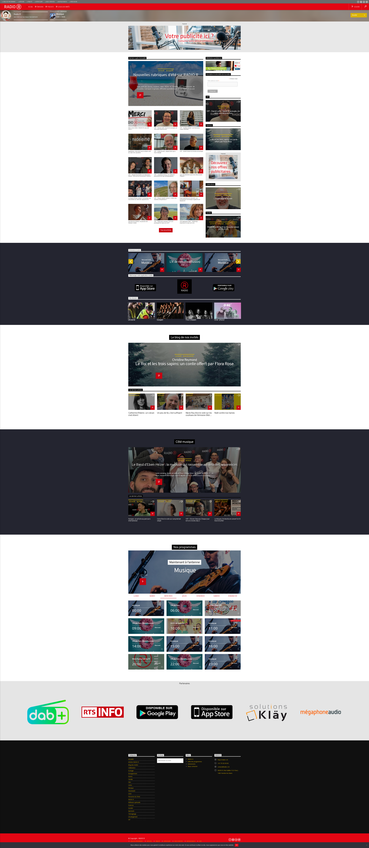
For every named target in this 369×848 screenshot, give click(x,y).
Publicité (30, 2)
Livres (130, 785)
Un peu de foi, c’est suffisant (169, 413)
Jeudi (184, 596)
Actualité (221, 108)
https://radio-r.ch (223, 760)
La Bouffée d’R (215, 605)
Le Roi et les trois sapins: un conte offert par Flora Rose (223, 141)
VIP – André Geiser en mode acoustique (191, 151)
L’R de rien (175, 605)
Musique (146, 263)
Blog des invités (227, 136)
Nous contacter (50, 2)
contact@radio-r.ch (223, 767)
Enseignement (132, 773)
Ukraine (131, 320)
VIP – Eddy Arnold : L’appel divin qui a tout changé (164, 152)
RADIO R (234, 224)
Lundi (136, 596)
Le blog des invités (64, 6)
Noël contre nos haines (224, 413)
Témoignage (132, 814)
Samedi (217, 596)
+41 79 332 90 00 (223, 763)
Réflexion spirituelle (134, 802)
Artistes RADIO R (133, 762)
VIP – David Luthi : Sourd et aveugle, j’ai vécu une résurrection (165, 128)
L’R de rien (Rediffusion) (185, 262)
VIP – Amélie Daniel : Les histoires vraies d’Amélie (190, 128)
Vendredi (200, 596)
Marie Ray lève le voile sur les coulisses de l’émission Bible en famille (199, 414)
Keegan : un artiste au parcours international (139, 520)
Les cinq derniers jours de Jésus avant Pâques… (191, 175)
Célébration (227, 195)
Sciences (131, 805)
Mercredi (168, 596)
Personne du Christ (134, 797)
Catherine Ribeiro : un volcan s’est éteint (141, 414)
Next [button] (241, 262)
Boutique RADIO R (62, 2)
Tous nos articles (165, 230)
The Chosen (190, 320)
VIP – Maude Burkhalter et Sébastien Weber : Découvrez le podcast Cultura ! (139, 175)
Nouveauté (131, 791)
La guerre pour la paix (223, 199)
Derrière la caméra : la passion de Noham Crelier (138, 222)
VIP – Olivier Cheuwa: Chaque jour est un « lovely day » (198, 520)
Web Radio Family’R (141, 659)
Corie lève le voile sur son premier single (169, 520)
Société (130, 808)
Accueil (30, 6)
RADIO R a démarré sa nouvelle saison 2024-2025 (223, 228)
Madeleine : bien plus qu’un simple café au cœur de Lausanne (139, 152)
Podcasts (51, 6)
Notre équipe (39, 2)
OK (237, 845)
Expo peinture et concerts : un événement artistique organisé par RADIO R (190, 200)
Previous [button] (128, 262)
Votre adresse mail (213, 81)
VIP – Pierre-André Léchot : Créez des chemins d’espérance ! (165, 199)
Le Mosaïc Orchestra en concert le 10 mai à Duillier (227, 520)
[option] (146, 262)
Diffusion (21, 2)
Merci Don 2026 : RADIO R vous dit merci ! (138, 128)
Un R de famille (177, 623)
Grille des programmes (9, 2)
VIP (227, 108)
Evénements (191, 764)
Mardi (152, 596)
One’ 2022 (219, 320)
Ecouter (356, 6)
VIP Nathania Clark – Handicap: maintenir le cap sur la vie (189, 222)
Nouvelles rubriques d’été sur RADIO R (165, 75)
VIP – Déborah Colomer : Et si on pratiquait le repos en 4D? (163, 222)
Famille (227, 224)
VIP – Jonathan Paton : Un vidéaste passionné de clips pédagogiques (164, 175)
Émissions (40, 6)
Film (129, 782)
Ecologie (221, 224)
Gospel (160, 320)
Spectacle (131, 811)
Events (217, 501)
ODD (129, 794)
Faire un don (74, 2)
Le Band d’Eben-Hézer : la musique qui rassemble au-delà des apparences (139, 199)
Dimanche (232, 596)
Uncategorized (132, 817)
